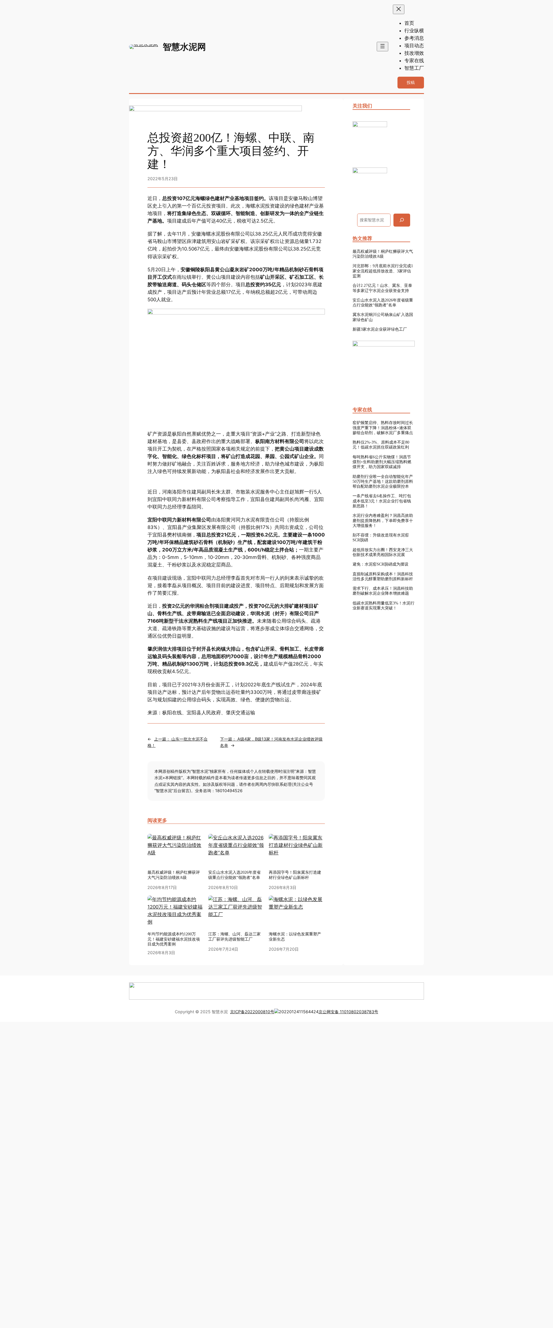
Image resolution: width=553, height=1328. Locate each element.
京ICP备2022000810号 (252, 1011)
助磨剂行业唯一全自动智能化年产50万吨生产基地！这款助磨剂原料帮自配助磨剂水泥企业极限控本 (383, 481)
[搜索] (401, 220)
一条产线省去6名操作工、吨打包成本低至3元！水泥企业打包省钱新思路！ (382, 500)
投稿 (411, 82)
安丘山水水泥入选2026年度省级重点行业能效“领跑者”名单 (234, 874)
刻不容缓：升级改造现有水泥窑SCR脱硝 (381, 537)
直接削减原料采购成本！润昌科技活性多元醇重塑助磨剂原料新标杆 (383, 576)
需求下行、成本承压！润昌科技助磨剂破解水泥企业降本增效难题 (383, 591)
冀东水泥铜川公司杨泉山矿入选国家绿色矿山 (383, 317)
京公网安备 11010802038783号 (348, 1011)
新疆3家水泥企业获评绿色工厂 (380, 329)
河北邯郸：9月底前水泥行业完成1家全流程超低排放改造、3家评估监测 (383, 270)
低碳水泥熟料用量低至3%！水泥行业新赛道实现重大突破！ (383, 605)
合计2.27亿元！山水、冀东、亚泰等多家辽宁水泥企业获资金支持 (382, 288)
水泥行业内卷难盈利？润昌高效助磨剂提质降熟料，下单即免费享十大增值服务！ (383, 520)
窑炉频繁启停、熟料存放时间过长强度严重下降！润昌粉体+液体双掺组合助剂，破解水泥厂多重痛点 (383, 427)
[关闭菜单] (398, 9)
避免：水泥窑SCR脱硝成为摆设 (380, 564)
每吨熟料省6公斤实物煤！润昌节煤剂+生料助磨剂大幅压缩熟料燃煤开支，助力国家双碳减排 (382, 462)
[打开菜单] (382, 46)
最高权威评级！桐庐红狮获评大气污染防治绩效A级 (173, 874)
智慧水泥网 (184, 47)
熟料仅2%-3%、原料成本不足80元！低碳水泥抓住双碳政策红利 (381, 444)
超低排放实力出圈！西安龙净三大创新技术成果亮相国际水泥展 (383, 552)
